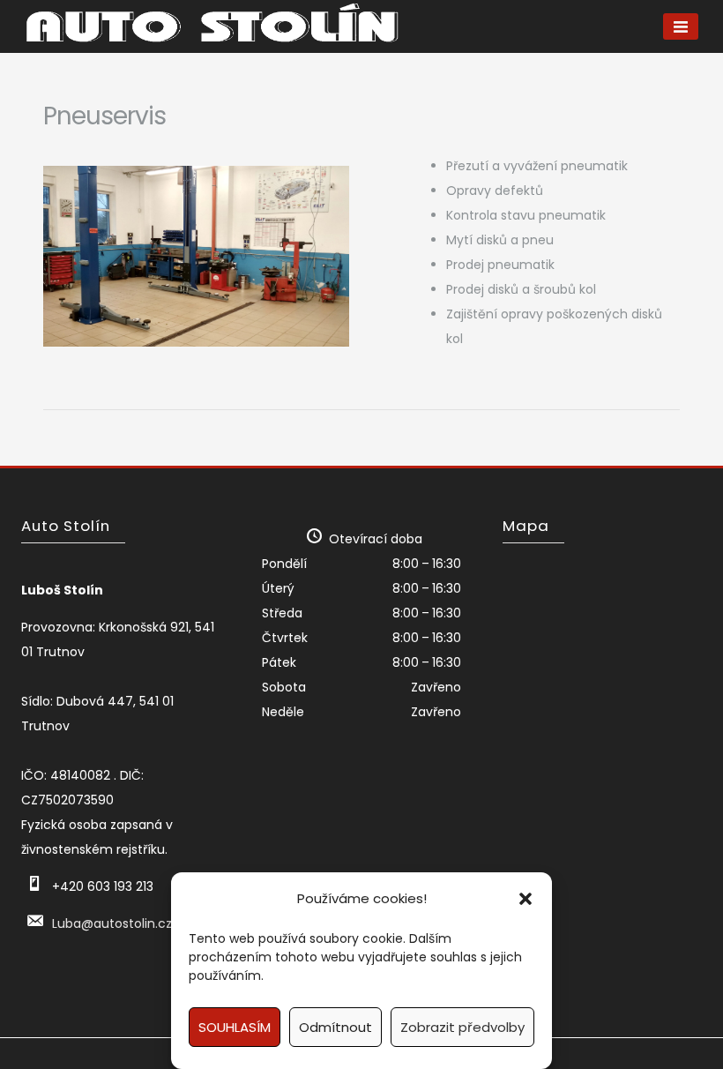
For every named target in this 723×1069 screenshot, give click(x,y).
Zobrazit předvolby (462, 1027)
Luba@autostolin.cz (112, 923)
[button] (525, 899)
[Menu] (680, 26)
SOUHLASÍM (234, 1027)
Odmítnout (335, 1027)
